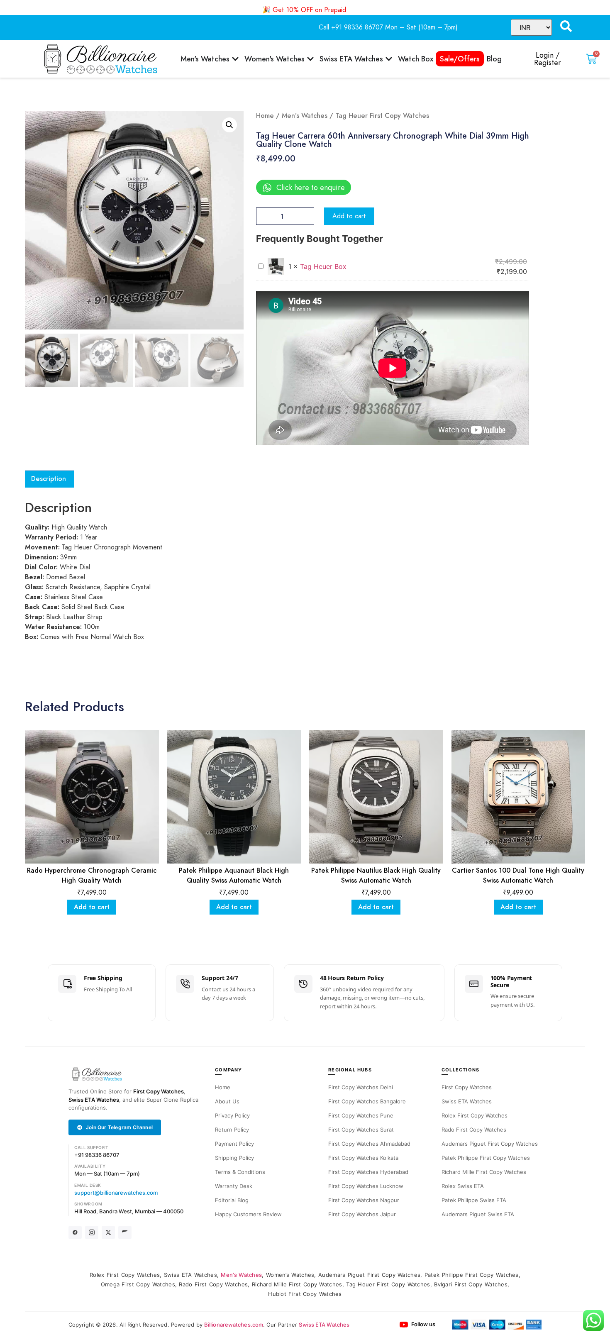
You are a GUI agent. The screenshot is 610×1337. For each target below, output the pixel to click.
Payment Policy (234, 1143)
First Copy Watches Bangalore (367, 1101)
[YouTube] (125, 1232)
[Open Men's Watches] (235, 58)
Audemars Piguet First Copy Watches (490, 1143)
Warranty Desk (233, 1186)
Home (265, 115)
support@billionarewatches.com (116, 1192)
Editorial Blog (232, 1200)
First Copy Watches (158, 1091)
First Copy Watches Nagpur (363, 1200)
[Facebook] (75, 1232)
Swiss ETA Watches (93, 1099)
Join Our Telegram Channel (119, 1127)
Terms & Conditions (240, 1172)
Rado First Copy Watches (474, 1129)
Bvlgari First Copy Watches (471, 1284)
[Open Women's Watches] (310, 58)
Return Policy (232, 1129)
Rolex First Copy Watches (475, 1115)
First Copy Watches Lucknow (365, 1186)
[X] (108, 1232)
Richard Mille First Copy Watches (484, 1172)
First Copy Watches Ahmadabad (369, 1143)
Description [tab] (48, 478)
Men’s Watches (304, 115)
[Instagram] (91, 1232)
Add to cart (349, 216)
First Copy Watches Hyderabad (368, 1172)
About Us (227, 1101)
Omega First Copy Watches (138, 1284)
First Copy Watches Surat (361, 1129)
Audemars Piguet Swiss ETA (478, 1214)
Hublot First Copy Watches (305, 1294)
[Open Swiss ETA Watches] (389, 58)
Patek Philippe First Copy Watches (486, 1157)
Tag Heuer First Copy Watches (388, 1284)
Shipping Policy (234, 1157)
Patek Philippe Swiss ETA (474, 1200)
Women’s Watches (290, 1274)
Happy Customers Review (248, 1214)
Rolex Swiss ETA (463, 1186)
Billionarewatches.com (233, 1324)
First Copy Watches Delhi (360, 1087)
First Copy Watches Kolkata (363, 1157)
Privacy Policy (232, 1115)
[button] (229, 124)
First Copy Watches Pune (360, 1115)
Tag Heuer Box (323, 266)
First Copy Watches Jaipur (362, 1214)
